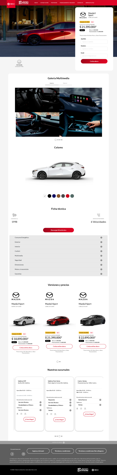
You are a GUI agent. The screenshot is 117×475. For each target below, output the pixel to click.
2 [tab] (57, 139)
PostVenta (54, 2)
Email (82, 53)
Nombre (83, 46)
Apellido (83, 39)
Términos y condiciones (62, 451)
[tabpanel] (37, 112)
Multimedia (19, 256)
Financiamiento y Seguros (67, 2)
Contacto (80, 2)
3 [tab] (59, 139)
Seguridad (18, 260)
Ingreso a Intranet (38, 451)
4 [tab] (61, 139)
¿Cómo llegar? (29, 419)
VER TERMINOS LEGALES (57, 442)
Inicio (36, 2)
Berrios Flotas (90, 2)
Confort (17, 251)
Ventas (50, 410)
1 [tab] (56, 140)
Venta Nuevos (82, 400)
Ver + (92, 22)
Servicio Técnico (24, 402)
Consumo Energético (22, 237)
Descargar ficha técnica (58, 230)
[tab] (51, 83)
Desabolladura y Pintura (26, 405)
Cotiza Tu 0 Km (44, 2)
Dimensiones (19, 265)
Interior (17, 246)
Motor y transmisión (22, 269)
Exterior (17, 242)
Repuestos (51, 400)
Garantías (18, 274)
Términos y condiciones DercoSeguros (91, 451)
